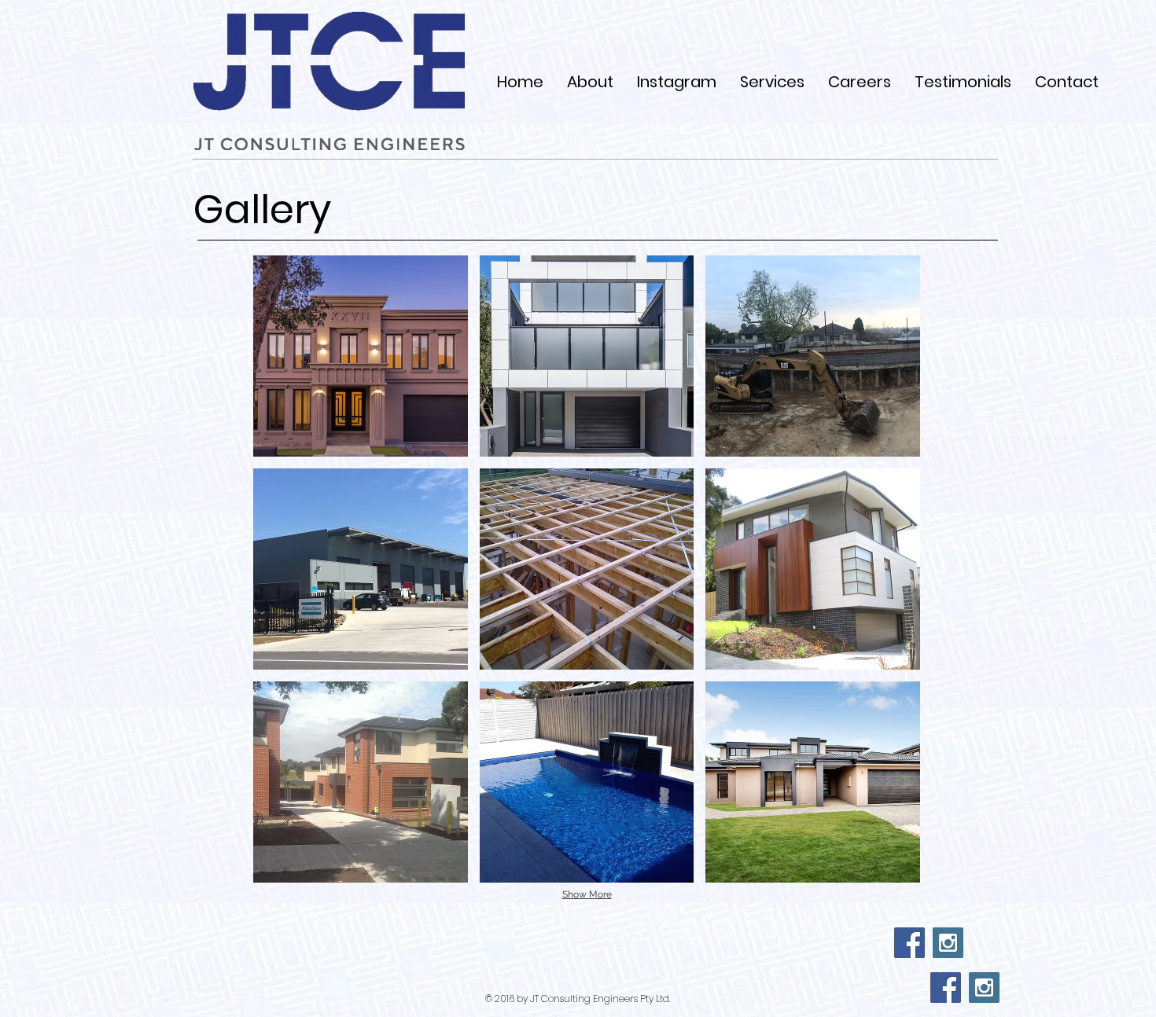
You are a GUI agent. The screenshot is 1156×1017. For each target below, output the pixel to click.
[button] (360, 356)
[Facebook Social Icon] (909, 942)
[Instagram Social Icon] (948, 942)
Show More (587, 894)
